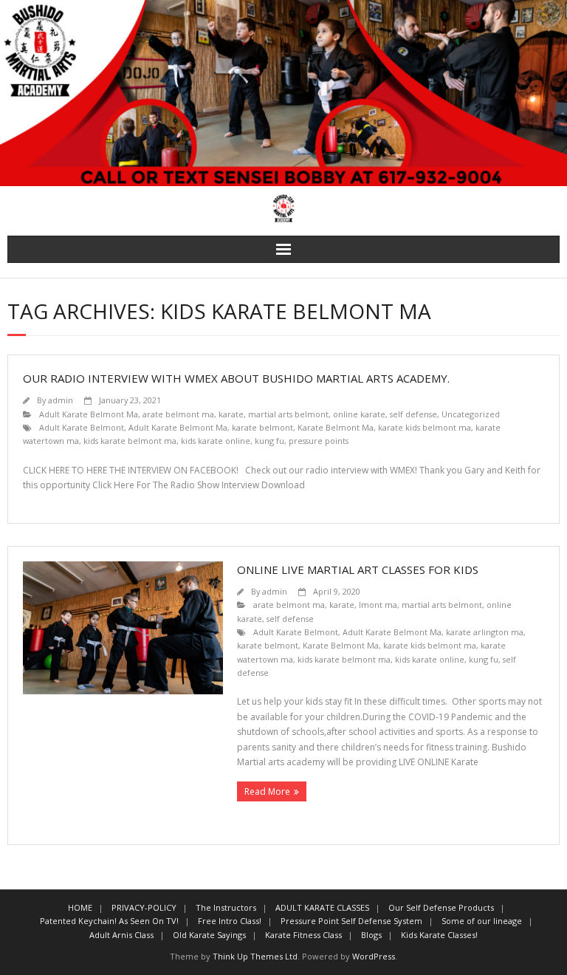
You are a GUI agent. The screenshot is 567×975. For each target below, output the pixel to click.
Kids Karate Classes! (439, 934)
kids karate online (215, 440)
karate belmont (262, 427)
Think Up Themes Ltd (255, 956)
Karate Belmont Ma (336, 427)
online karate (359, 414)
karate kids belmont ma (424, 427)
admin (60, 400)
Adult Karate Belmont (81, 427)
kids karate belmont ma (129, 440)
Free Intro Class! (229, 920)
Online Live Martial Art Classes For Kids (357, 569)
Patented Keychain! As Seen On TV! (109, 920)
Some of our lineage (481, 920)
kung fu (269, 440)
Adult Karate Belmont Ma (88, 414)
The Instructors (226, 907)
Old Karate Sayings (209, 934)
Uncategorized (470, 414)
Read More (267, 791)
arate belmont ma (178, 414)
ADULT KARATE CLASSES (322, 907)
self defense (413, 414)
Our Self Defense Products (441, 907)
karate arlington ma (484, 631)
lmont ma (378, 604)
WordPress (373, 956)
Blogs (371, 934)
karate (231, 414)
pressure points (318, 440)
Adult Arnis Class (121, 934)
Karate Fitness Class (303, 934)
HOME (80, 907)
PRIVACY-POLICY (143, 907)
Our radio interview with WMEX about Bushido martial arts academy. (236, 378)
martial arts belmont (288, 414)
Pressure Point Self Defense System (351, 920)
